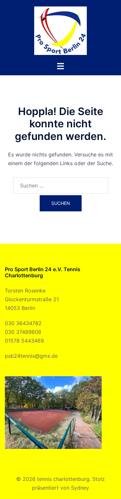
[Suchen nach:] (60, 185)
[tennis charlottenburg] (60, 30)
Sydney (80, 487)
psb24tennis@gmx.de (31, 356)
